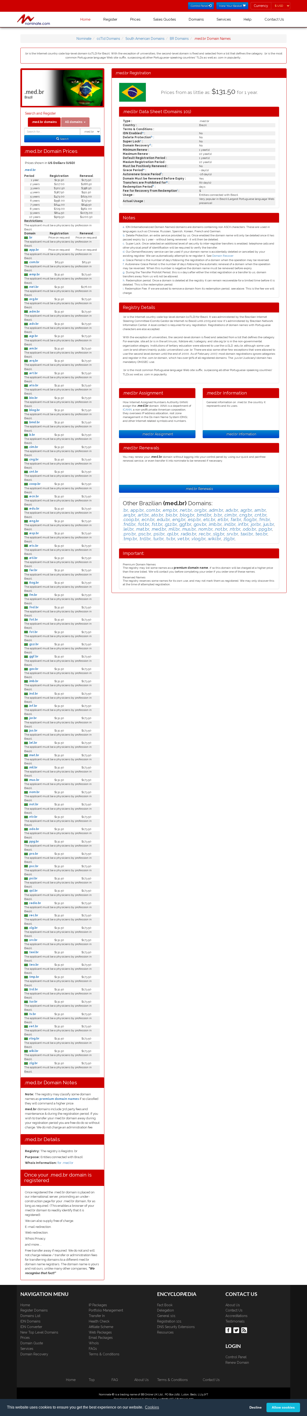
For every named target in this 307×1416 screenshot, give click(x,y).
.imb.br (33, 681)
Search (64, 138)
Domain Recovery (34, 1354)
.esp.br (33, 533)
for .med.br (65, 1163)
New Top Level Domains (39, 1332)
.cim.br (33, 447)
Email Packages (101, 1338)
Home (85, 19)
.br (30, 237)
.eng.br (33, 521)
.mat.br (33, 755)
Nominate (84, 39)
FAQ (115, 1380)
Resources (165, 1332)
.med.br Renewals (199, 489)
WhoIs (94, 1343)
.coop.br (34, 484)
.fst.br (33, 632)
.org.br (33, 299)
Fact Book (164, 1305)
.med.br (30, 170)
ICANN (127, 409)
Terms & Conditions (104, 1354)
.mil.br (32, 767)
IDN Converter (31, 1327)
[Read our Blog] (244, 1330)
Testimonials (235, 1321)
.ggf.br (33, 656)
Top (92, 1380)
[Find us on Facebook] (228, 1330)
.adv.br (33, 323)
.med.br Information (241, 434)
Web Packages (100, 1332)
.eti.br (32, 558)
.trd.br (33, 989)
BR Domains (179, 39)
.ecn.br (33, 496)
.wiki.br (33, 1051)
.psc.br (33, 866)
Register (110, 19)
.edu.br (33, 508)
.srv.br (32, 940)
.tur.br (32, 1001)
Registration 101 (169, 1321)
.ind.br (33, 693)
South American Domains (145, 39)
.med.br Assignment (157, 434)
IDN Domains (30, 1321)
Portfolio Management (106, 1310)
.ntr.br (32, 816)
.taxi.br (33, 952)
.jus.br (32, 730)
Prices (135, 19)
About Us (232, 1305)
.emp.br (34, 274)
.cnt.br (33, 471)
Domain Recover (222, 255)
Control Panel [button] (199, 5)
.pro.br (33, 853)
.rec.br (33, 915)
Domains (196, 19)
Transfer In (97, 1316)
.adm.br (34, 311)
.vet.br (33, 1026)
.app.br (33, 249)
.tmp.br (33, 977)
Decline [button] (255, 1407)
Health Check (99, 1321)
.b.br (31, 434)
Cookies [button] (152, 1407)
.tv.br (32, 1014)
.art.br (33, 373)
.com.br (33, 262)
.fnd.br (33, 607)
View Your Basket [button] (231, 5)
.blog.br (34, 410)
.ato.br (33, 385)
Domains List (30, 1316)
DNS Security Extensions (176, 1327)
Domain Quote (31, 1343)
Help (248, 19)
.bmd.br (34, 422)
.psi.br (32, 878)
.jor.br (32, 718)
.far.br (32, 570)
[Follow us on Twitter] (236, 1330)
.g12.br (33, 644)
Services (224, 19)
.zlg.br (33, 1063)
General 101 (166, 1316)
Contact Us (274, 19)
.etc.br (33, 545)
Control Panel (236, 1357)
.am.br (33, 348)
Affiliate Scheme (101, 1327)
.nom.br (34, 792)
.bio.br (33, 398)
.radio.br (34, 903)
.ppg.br (33, 841)
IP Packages (98, 1305)
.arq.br (33, 360)
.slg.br (33, 927)
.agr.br (33, 336)
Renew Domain (237, 1362)
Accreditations (236, 1316)
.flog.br (33, 582)
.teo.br (33, 964)
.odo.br (33, 829)
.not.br (33, 804)
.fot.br (33, 619)
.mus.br (33, 780)
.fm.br (32, 595)
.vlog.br (33, 1038)
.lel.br (32, 742)
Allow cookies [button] (283, 1407)
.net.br (33, 287)
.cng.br (33, 459)
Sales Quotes (164, 19)
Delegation (165, 1310)
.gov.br (33, 669)
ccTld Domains (108, 39)
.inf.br (32, 706)
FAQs (93, 1349)
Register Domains (34, 1310)
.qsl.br (33, 890)
